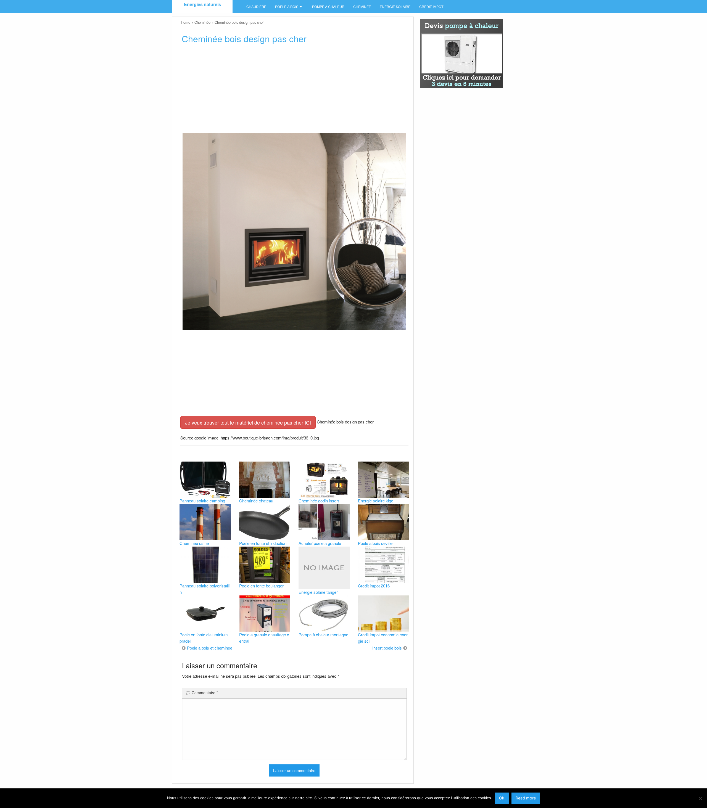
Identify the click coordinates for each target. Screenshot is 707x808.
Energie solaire (395, 6)
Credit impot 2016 (374, 586)
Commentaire (205, 692)
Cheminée (362, 6)
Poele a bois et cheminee (209, 648)
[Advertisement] (294, 90)
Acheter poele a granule (320, 543)
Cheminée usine (194, 543)
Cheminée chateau (256, 501)
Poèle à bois (286, 6)
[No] (700, 798)
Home (185, 22)
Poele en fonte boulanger (261, 586)
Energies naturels (202, 4)
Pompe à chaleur (328, 6)
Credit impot (431, 6)
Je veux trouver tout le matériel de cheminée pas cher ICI (248, 422)
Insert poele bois (387, 648)
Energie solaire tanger (318, 592)
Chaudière (256, 6)
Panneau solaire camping (202, 501)
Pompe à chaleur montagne (323, 634)
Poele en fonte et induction (262, 543)
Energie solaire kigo (375, 501)
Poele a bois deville (375, 543)
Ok (501, 798)
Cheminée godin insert (319, 501)
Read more (526, 798)
